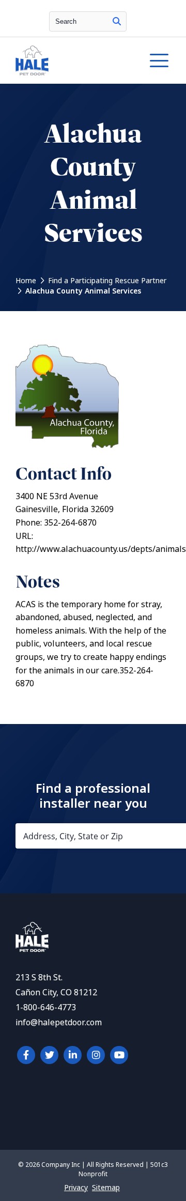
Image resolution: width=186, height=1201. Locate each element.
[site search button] (117, 21)
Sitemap (106, 1187)
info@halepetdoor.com (59, 1022)
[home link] (32, 949)
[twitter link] (49, 1055)
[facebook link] (26, 1055)
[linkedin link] (73, 1055)
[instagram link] (96, 1055)
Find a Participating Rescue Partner (107, 280)
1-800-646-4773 (46, 1007)
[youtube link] (119, 1055)
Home (26, 280)
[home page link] (72, 60)
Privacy (76, 1187)
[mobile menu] (159, 60)
